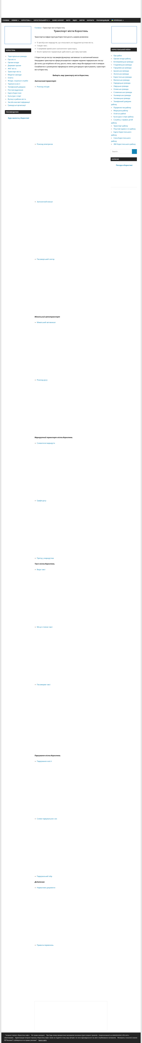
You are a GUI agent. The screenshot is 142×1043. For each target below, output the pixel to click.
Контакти (90, 20)
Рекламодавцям (102, 20)
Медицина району (121, 110)
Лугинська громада (121, 74)
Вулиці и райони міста (17, 99)
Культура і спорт (14, 96)
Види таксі (41, 569)
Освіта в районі (120, 113)
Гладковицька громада (123, 65)
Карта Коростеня (14, 93)
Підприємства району (122, 107)
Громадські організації (17, 105)
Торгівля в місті (14, 84)
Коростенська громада (123, 77)
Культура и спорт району (124, 117)
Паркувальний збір (44, 876)
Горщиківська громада (122, 68)
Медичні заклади (15, 75)
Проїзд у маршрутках (45, 558)
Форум (82, 20)
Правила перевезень (45, 945)
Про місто (12, 59)
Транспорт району (121, 126)
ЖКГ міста (12, 68)
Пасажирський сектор (45, 259)
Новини (14, 20)
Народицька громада (122, 83)
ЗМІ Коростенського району (125, 144)
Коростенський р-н (41, 20)
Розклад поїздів (43, 87)
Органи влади (13, 62)
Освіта (10, 78)
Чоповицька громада (122, 98)
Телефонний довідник (16, 87)
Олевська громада (121, 89)
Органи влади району (122, 58)
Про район (118, 55)
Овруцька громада (121, 86)
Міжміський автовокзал (46, 322)
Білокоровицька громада (123, 62)
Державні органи (14, 65)
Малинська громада (122, 80)
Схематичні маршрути (46, 443)
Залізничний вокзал (45, 202)
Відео (75, 20)
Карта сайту (43, 1040)
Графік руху (41, 500)
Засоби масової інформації (19, 102)
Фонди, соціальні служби (18, 81)
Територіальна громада (17, 56)
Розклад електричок (45, 144)
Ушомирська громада (122, 95)
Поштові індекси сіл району (125, 129)
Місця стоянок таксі (44, 627)
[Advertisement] (99, 9)
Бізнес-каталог (58, 20)
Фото (68, 20)
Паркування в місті (44, 761)
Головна (6, 20)
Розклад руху (42, 380)
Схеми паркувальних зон (47, 819)
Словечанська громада (123, 92)
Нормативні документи (46, 887)
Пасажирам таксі (43, 684)
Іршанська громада (121, 71)
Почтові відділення (15, 90)
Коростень (25, 20)
